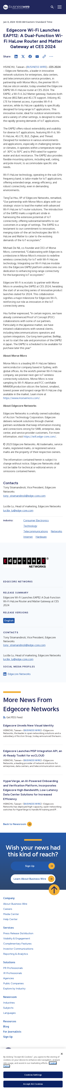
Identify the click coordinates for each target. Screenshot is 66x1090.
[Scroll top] (54, 889)
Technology (30, 526)
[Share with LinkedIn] (16, 56)
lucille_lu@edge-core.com (18, 510)
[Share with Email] (37, 56)
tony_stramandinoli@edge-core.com (24, 495)
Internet (28, 536)
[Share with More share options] (51, 56)
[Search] (52, 7)
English (8, 620)
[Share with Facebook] (30, 56)
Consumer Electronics (36, 520)
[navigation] (59, 7)
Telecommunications (35, 531)
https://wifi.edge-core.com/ (40, 436)
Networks (56, 531)
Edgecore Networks (19, 674)
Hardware (41, 536)
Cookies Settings (33, 1074)
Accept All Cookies (33, 1084)
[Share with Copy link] (44, 56)
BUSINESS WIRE (36, 67)
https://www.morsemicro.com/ (21, 398)
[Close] (62, 1053)
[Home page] (16, 7)
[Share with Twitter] (23, 56)
